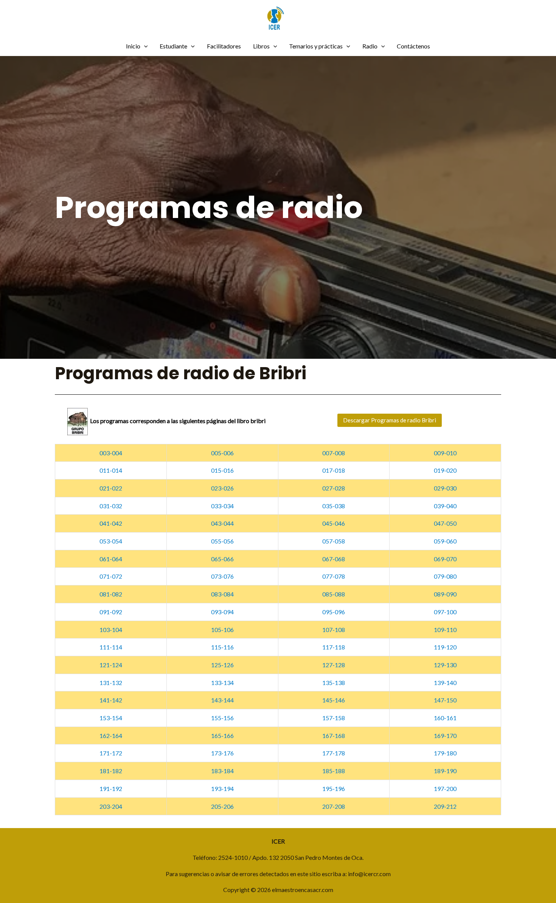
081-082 (110, 594)
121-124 (110, 664)
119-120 (445, 647)
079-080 (445, 576)
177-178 (333, 753)
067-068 (333, 558)
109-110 (445, 629)
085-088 (333, 594)
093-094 (222, 611)
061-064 (110, 558)
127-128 (333, 664)
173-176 (222, 753)
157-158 (333, 717)
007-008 (333, 452)
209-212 (445, 806)
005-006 (222, 452)
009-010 (445, 452)
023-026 (222, 488)
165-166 (222, 735)
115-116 (222, 647)
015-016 (222, 470)
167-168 (333, 735)
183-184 (222, 770)
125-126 (222, 664)
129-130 (445, 664)
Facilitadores (224, 46)
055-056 (222, 541)
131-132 (110, 682)
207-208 (333, 806)
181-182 (110, 770)
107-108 (333, 629)
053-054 (110, 541)
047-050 (445, 523)
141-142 (110, 700)
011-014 (110, 470)
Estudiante (173, 46)
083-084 (222, 594)
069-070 (445, 558)
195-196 (333, 788)
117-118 (333, 647)
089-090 (445, 594)
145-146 (333, 700)
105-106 (222, 629)
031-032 (110, 505)
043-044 (222, 523)
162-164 (110, 735)
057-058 (333, 541)
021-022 (110, 488)
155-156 (222, 717)
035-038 (333, 505)
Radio (369, 46)
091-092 (110, 611)
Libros (261, 46)
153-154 (110, 717)
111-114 (110, 647)
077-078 (333, 576)
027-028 (333, 488)
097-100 (445, 611)
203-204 (110, 806)
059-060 (445, 541)
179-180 (445, 753)
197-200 (445, 788)
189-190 (445, 770)
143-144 (222, 700)
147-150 (445, 700)
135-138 (333, 682)
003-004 (110, 452)
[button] (389, 420)
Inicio (133, 46)
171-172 (110, 753)
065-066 (222, 558)
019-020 (445, 470)
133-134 (222, 682)
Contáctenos (413, 46)
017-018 (333, 470)
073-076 (222, 576)
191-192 (110, 788)
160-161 (445, 717)
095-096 (333, 611)
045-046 (333, 523)
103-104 (110, 629)
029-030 (445, 488)
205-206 (222, 806)
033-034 (222, 505)
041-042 (110, 523)
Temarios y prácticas (316, 46)
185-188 (333, 770)
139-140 (445, 682)
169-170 (445, 735)
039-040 (445, 505)
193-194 (222, 788)
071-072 (110, 576)
